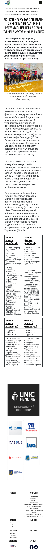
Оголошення (33, 498)
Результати (13, 533)
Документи (34, 500)
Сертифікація (13, 537)
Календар (13, 535)
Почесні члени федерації (34, 506)
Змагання (13, 523)
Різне (13, 527)
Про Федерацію (34, 496)
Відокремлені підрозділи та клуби (33, 504)
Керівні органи (34, 502)
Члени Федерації (33, 508)
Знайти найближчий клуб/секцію (33, 516)
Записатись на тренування (33, 514)
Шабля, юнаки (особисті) (11, 240)
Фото (13, 525)
